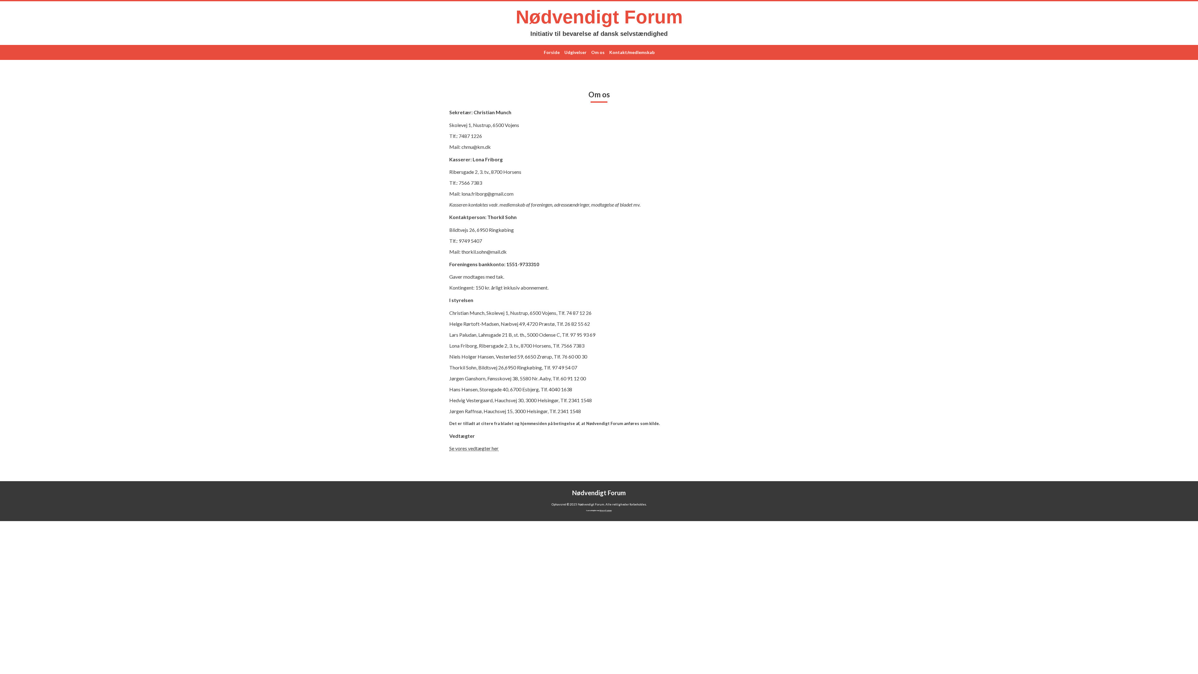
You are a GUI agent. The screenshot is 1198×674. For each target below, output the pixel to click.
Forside (552, 52)
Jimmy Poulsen (606, 510)
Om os (598, 52)
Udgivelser (575, 52)
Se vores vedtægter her (474, 448)
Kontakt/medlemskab (632, 52)
